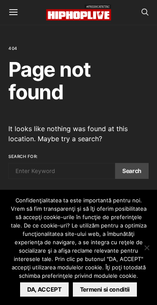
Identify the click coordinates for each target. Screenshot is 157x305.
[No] (146, 247)
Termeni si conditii (105, 289)
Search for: (23, 156)
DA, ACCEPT (44, 289)
